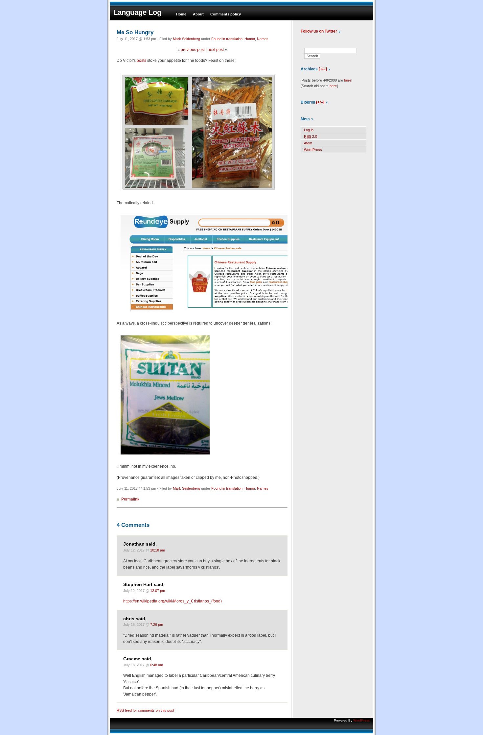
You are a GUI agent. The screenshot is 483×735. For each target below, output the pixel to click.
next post (216, 49)
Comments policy (225, 14)
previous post (193, 49)
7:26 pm (156, 624)
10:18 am (157, 550)
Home (181, 14)
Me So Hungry (135, 32)
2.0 (310, 136)
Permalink (130, 499)
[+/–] (323, 69)
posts (141, 60)
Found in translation (226, 39)
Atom (308, 143)
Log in (308, 130)
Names (262, 39)
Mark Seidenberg (186, 39)
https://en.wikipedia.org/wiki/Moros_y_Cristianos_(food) (172, 601)
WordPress (313, 150)
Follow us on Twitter (319, 31)
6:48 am (156, 665)
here (347, 80)
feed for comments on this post (145, 710)
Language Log (137, 12)
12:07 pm (157, 591)
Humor (249, 39)
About (198, 14)
